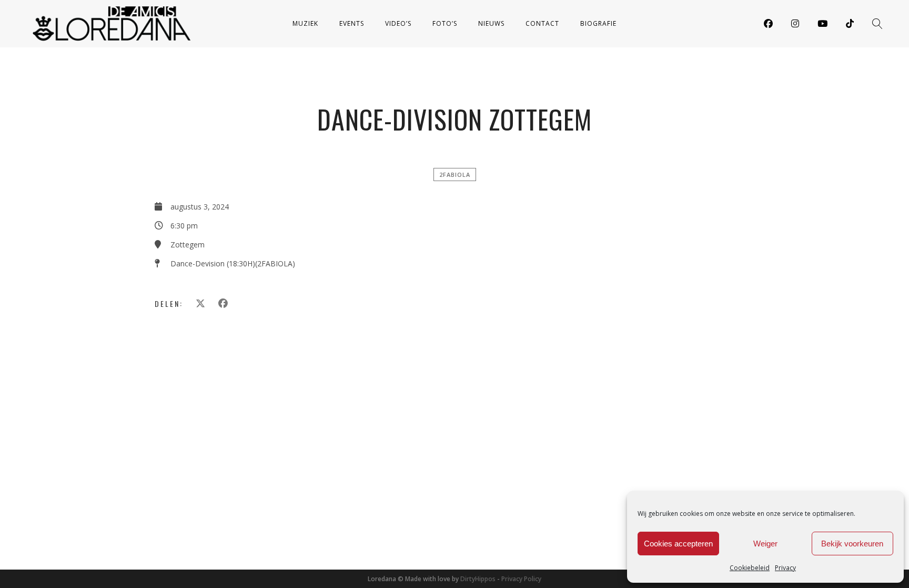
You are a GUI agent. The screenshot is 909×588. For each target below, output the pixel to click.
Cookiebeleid (750, 567)
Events (351, 23)
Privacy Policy (521, 578)
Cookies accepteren (678, 543)
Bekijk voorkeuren (852, 543)
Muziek (305, 23)
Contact (542, 23)
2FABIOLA (454, 174)
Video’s (398, 23)
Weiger (765, 543)
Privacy (785, 567)
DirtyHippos (478, 578)
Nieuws (491, 23)
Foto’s (444, 23)
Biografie (598, 23)
